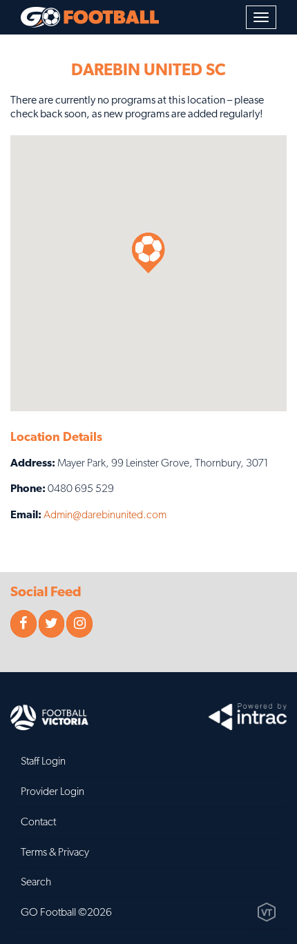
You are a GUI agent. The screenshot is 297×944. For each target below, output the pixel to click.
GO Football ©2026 (66, 912)
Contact (38, 822)
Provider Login (52, 792)
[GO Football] (89, 17)
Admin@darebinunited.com (105, 515)
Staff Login (43, 761)
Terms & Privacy (55, 852)
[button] (148, 253)
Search (36, 882)
